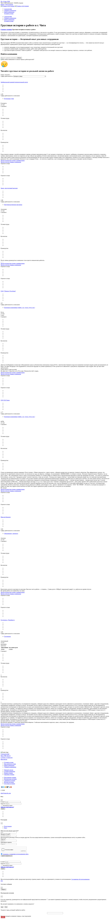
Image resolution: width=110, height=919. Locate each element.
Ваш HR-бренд (6, 756)
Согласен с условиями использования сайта (15, 854)
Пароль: (3, 839)
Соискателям (8, 9)
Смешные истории (9, 780)
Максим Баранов (6, 517)
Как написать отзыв (10, 764)
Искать (19, 57)
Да (2, 907)
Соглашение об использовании (80, 879)
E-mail (2, 802)
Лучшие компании (9, 771)
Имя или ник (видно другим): (10, 830)
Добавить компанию (10, 10)
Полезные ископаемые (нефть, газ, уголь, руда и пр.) (19, 307)
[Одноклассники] (5, 787)
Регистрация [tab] (8, 826)
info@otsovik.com (6, 793)
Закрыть (3, 889)
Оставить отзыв (8, 13)
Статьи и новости (6, 757)
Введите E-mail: (6, 834)
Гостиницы (7, 636)
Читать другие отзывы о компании (11, 162)
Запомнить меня (7, 805)
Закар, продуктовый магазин (9, 188)
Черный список (8, 770)
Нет (6, 907)
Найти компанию (9, 12)
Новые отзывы (8, 773)
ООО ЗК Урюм (5, 400)
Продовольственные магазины (13, 204)
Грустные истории (9, 783)
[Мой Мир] (7, 787)
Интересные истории (10, 779)
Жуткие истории (9, 782)
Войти (2, 4)
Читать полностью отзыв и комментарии (13, 160)
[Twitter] (4, 787)
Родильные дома (9, 98)
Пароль (3, 803)
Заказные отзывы (9, 774)
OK (2, 881)
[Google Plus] (11, 787)
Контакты (4, 759)
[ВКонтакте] (2, 787)
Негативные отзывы (10, 777)
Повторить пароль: (6, 842)
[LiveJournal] (9, 787)
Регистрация (9, 4)
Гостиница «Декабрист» (8, 620)
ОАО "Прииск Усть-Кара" (8, 291)
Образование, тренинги (11, 533)
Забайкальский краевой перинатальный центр (14, 82)
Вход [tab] (5, 828)
